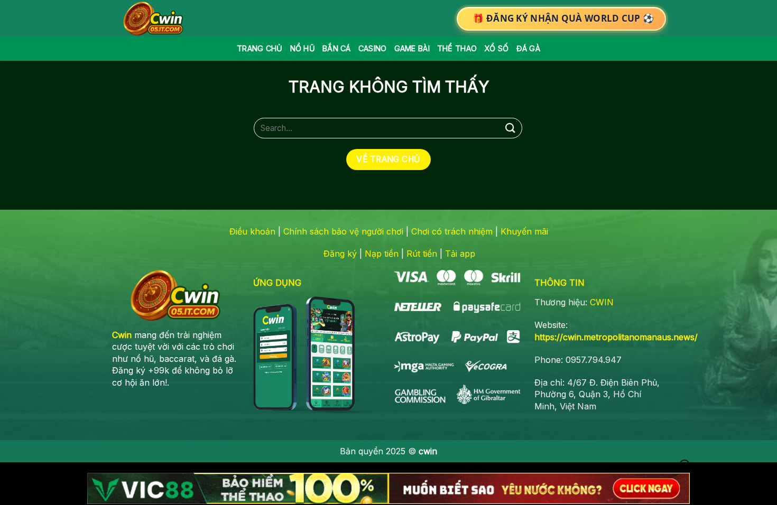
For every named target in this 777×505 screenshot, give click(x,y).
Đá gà (528, 48)
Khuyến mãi (524, 231)
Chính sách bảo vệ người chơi (343, 231)
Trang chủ (260, 48)
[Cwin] (155, 18)
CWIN (602, 302)
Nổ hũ (302, 48)
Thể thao (457, 48)
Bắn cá (336, 48)
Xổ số (496, 48)
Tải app (460, 253)
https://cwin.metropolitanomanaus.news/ (616, 337)
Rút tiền (421, 253)
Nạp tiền (382, 253)
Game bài (412, 48)
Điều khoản (252, 231)
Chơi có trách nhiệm (452, 231)
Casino (372, 48)
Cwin (122, 335)
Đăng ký (340, 253)
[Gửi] (510, 128)
